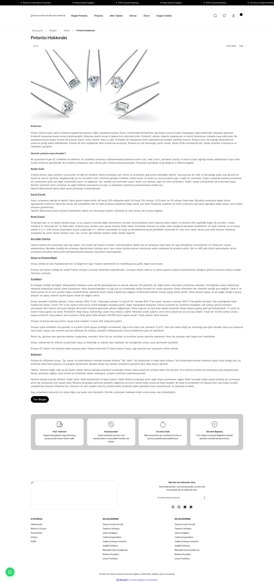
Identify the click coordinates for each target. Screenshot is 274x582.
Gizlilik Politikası (110, 545)
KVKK (33, 541)
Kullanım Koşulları (111, 554)
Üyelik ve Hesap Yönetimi (114, 541)
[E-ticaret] (136, 580)
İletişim (34, 537)
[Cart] (241, 15)
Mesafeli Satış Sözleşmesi (115, 550)
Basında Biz (36, 533)
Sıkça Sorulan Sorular (113, 524)
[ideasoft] (122, 580)
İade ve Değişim (110, 533)
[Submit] (204, 498)
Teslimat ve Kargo (111, 528)
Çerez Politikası (110, 558)
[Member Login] (233, 16)
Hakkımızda (36, 524)
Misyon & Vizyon (38, 528)
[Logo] (48, 15)
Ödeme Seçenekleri (112, 537)
